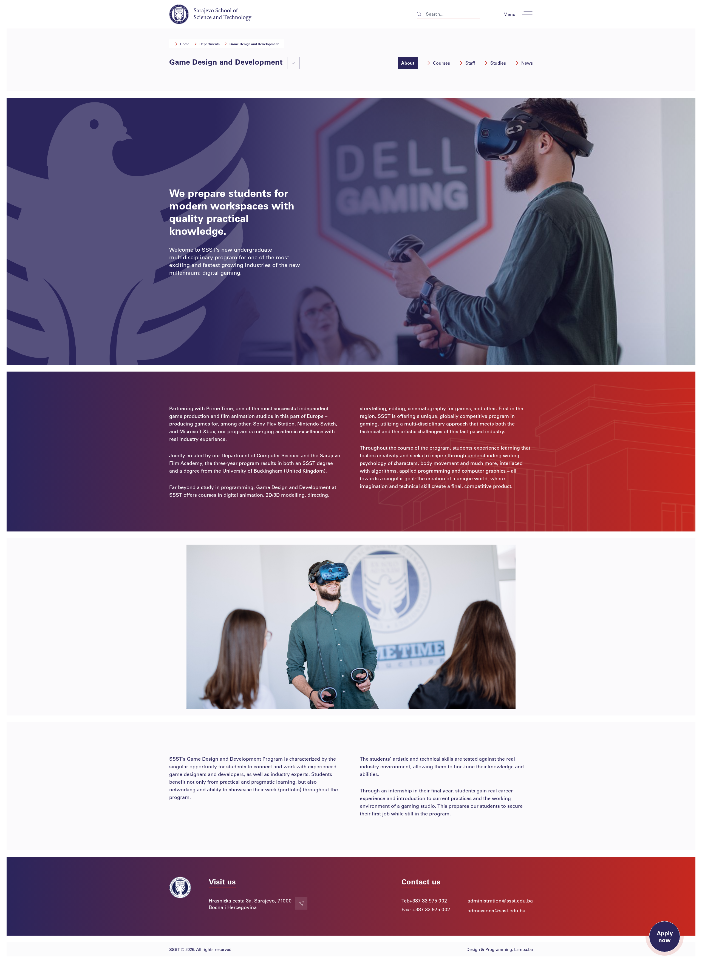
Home (184, 44)
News (527, 63)
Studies (498, 63)
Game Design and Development (254, 44)
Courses (441, 63)
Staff (470, 63)
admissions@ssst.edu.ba (496, 910)
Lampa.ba (523, 949)
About (407, 63)
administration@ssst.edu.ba (500, 900)
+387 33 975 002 (428, 900)
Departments (209, 44)
